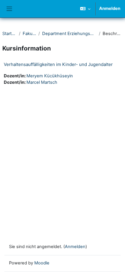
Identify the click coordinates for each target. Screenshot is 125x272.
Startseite (9, 33)
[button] (85, 9)
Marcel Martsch (41, 82)
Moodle (41, 263)
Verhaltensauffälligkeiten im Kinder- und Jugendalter (58, 64)
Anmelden (109, 8)
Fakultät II (29, 33)
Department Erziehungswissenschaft (69, 33)
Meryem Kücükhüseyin (49, 76)
